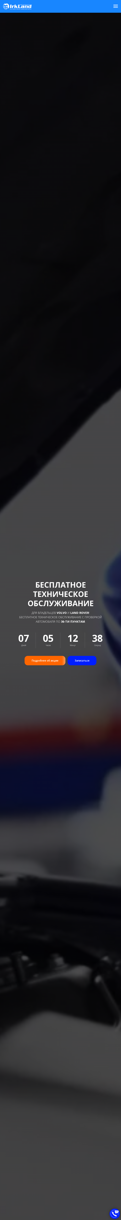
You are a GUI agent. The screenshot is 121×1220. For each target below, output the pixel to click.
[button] (82, 660)
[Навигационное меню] (115, 6)
